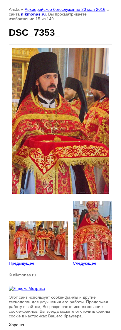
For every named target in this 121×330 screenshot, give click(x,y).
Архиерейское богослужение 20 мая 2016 (65, 9)
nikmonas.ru (33, 14)
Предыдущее (21, 263)
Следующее (84, 263)
